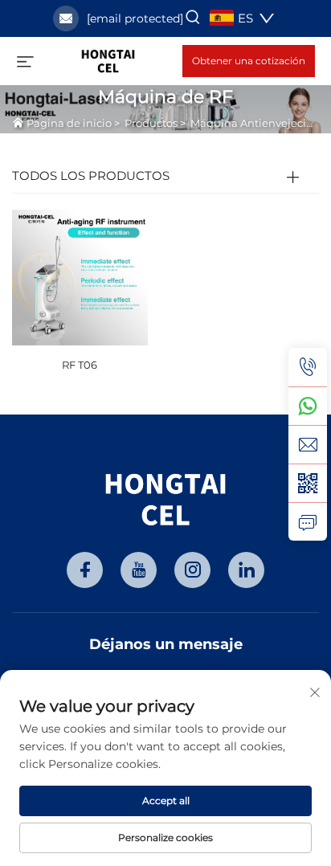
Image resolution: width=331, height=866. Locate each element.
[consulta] (307, 521)
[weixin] (307, 483)
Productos (151, 122)
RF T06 (79, 364)
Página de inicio (69, 122)
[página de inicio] (108, 59)
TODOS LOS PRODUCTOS (91, 175)
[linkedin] (246, 570)
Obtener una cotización (248, 61)
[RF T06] (80, 276)
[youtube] (139, 570)
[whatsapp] (307, 405)
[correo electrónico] (307, 444)
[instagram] (192, 570)
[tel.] (307, 367)
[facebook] (85, 570)
